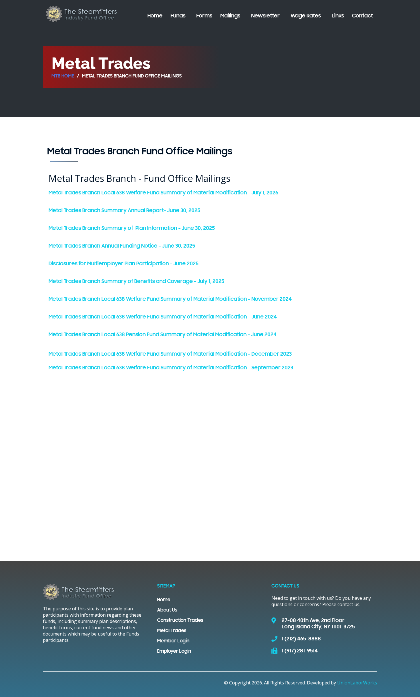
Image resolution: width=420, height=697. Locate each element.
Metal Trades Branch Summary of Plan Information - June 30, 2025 (132, 228)
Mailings (230, 16)
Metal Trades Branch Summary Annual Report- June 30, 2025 (124, 211)
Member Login (173, 641)
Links (338, 16)
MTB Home (62, 76)
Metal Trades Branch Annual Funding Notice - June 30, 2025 (122, 246)
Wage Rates (306, 16)
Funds (178, 16)
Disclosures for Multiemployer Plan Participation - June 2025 (124, 264)
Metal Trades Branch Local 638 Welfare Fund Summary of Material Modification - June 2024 (163, 317)
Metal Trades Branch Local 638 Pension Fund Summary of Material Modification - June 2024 (163, 335)
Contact (362, 16)
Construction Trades (180, 620)
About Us (167, 610)
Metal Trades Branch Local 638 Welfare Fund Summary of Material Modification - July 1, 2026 (163, 193)
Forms (204, 16)
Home (155, 16)
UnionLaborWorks (357, 683)
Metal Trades (171, 631)
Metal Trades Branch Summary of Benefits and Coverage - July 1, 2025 (136, 281)
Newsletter (265, 16)
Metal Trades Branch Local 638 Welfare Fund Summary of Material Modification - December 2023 (170, 354)
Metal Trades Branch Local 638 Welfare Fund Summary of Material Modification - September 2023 (171, 368)
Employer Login (174, 651)
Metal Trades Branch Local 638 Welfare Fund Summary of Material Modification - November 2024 (170, 299)
